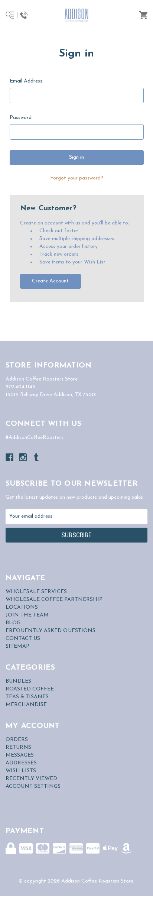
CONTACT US (23, 638)
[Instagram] (23, 457)
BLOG (13, 623)
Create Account (50, 281)
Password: (21, 117)
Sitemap (17, 646)
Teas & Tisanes (27, 697)
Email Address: (26, 81)
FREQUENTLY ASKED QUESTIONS (50, 631)
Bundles (18, 681)
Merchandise (26, 705)
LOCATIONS (22, 607)
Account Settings (33, 786)
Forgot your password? (76, 178)
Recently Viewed (31, 778)
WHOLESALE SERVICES (36, 592)
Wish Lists (21, 771)
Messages (20, 755)
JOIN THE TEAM (27, 615)
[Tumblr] (36, 457)
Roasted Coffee (30, 689)
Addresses (21, 763)
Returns (18, 747)
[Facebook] (9, 457)
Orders (17, 739)
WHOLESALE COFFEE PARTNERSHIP (54, 599)
